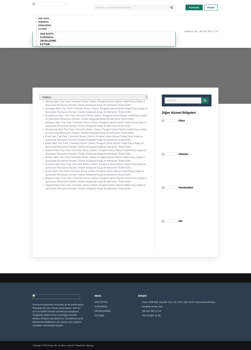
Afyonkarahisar (185, 187)
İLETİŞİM (42, 29)
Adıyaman (183, 154)
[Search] (171, 7)
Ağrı (180, 221)
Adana (181, 120)
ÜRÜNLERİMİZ (44, 25)
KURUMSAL (43, 22)
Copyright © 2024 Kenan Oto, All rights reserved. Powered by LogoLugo (63, 345)
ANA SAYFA (43, 18)
